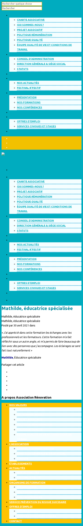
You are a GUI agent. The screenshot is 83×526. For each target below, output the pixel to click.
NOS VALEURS (18, 177)
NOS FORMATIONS (29, 102)
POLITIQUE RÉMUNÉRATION (34, 34)
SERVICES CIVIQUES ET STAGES (36, 126)
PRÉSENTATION (26, 97)
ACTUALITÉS (17, 240)
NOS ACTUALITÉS (28, 82)
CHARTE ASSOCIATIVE (31, 19)
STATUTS (22, 68)
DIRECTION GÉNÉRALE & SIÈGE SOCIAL (41, 63)
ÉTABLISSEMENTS (20, 235)
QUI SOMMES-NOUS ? (30, 24)
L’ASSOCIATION (19, 216)
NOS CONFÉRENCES (29, 107)
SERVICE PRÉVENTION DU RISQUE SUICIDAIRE (37, 274)
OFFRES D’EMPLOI (28, 121)
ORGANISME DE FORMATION (27, 254)
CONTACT (15, 293)
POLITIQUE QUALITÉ (30, 39)
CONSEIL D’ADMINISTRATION (35, 58)
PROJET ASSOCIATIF (30, 29)
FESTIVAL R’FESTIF (29, 87)
